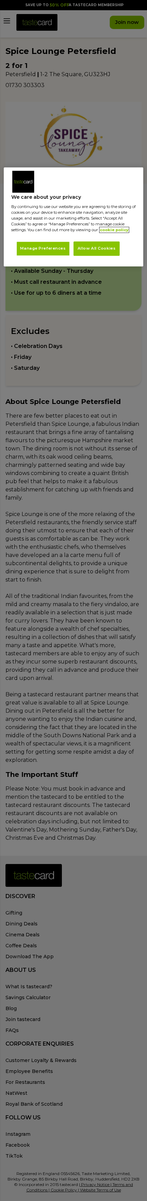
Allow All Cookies (97, 248)
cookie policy (114, 230)
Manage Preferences (43, 248)
